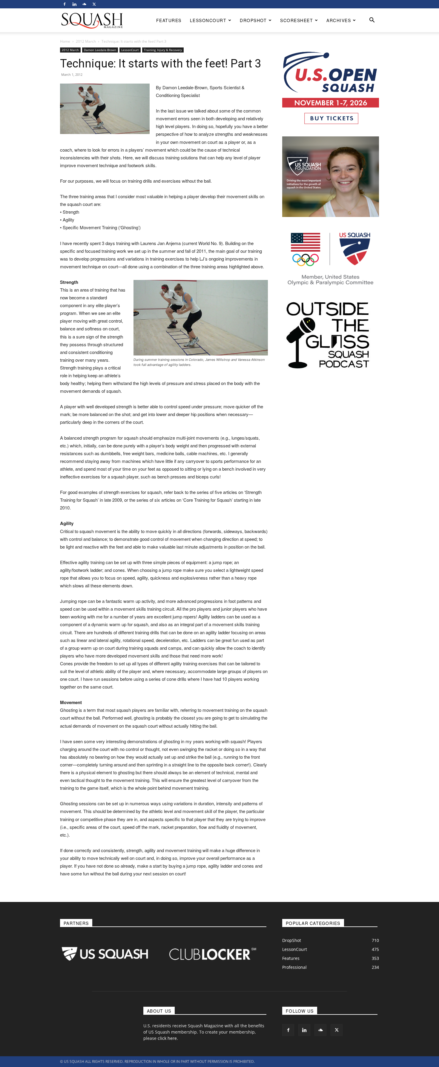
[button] (372, 21)
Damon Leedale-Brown (100, 50)
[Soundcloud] (84, 4)
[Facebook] (64, 4)
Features (169, 20)
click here (167, 1038)
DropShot (253, 20)
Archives (338, 20)
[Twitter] (94, 4)
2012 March (86, 41)
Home (65, 41)
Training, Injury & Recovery (163, 50)
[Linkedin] (74, 4)
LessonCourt (208, 20)
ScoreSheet (296, 20)
